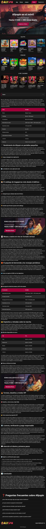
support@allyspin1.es (40, 523)
